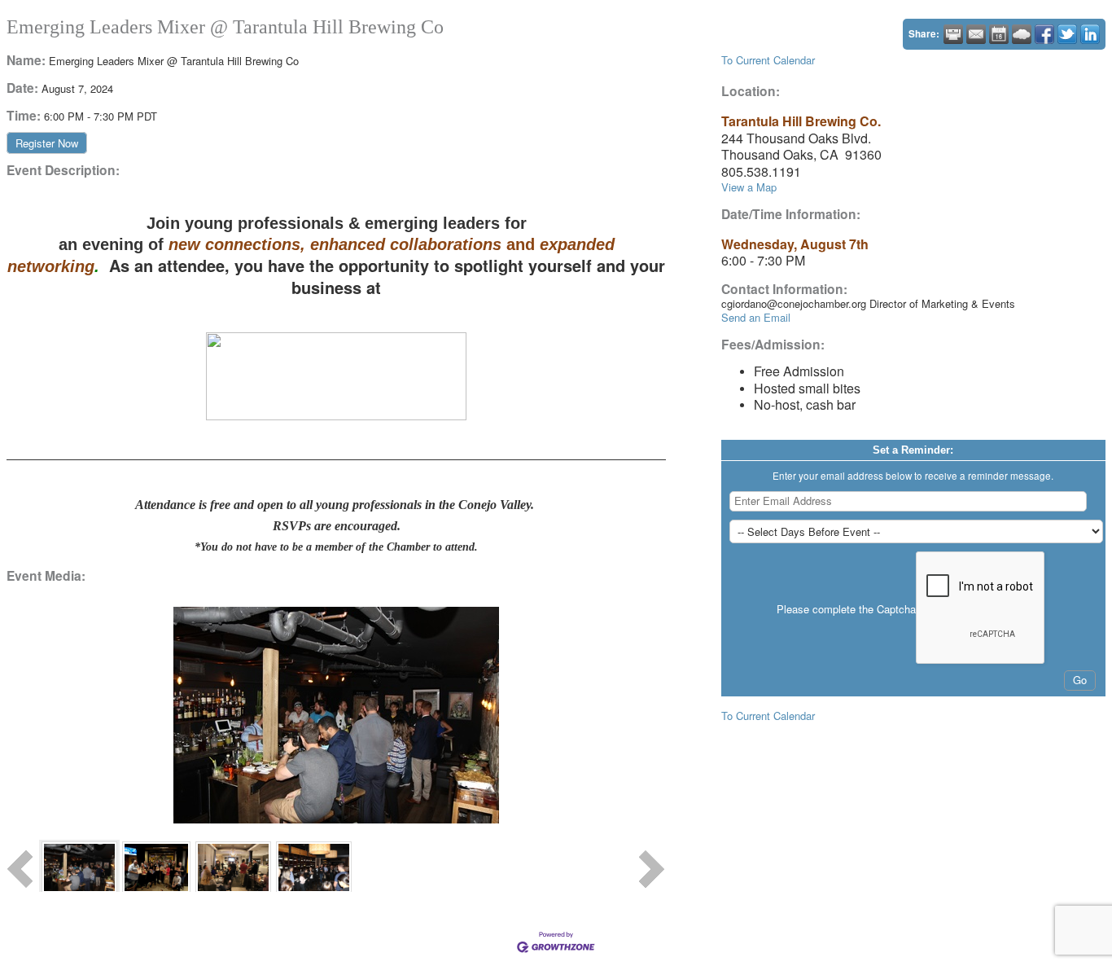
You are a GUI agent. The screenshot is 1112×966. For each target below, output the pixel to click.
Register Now (46, 143)
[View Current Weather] (1021, 34)
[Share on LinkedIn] (1090, 34)
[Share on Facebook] (1044, 34)
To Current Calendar (768, 60)
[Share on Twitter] (1067, 34)
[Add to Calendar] (999, 34)
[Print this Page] (953, 34)
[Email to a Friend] (976, 34)
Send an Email (755, 317)
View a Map (749, 187)
